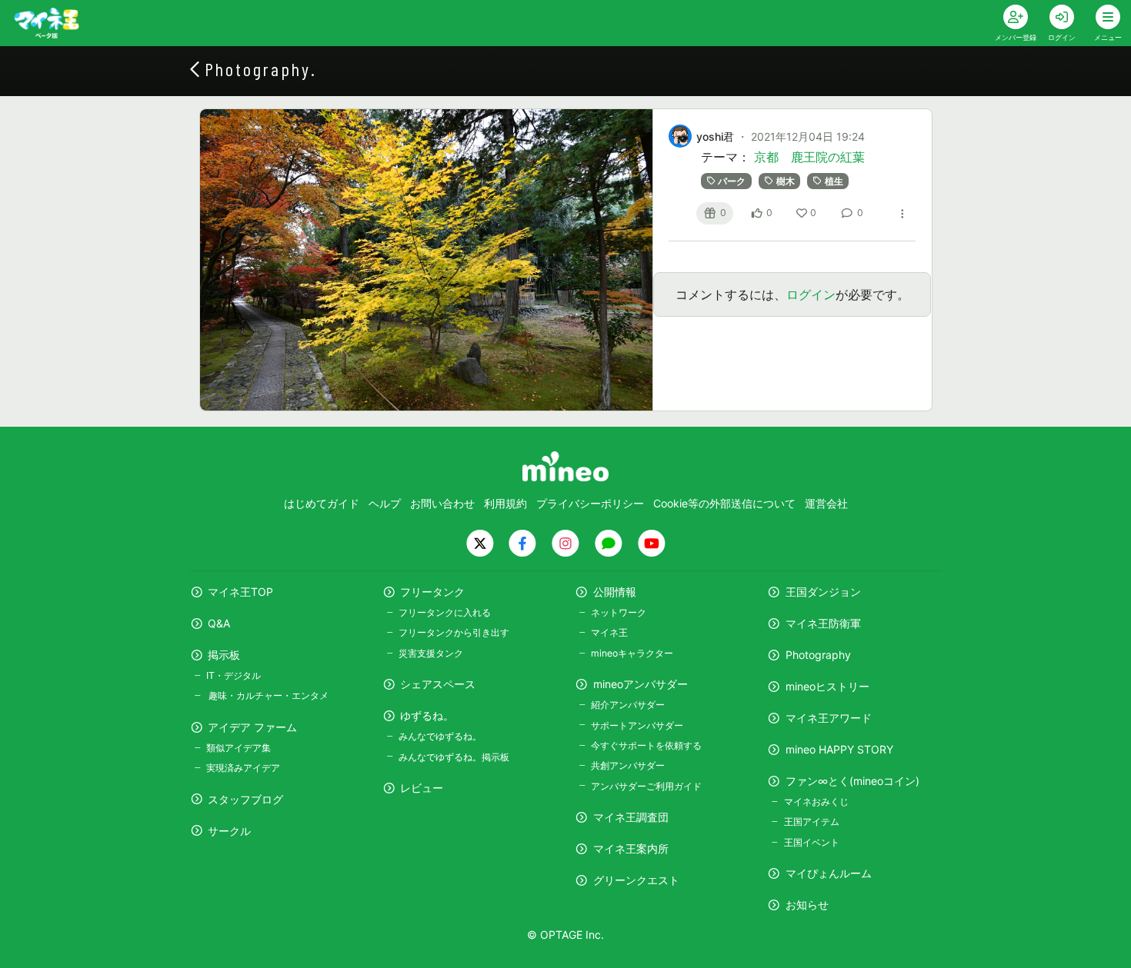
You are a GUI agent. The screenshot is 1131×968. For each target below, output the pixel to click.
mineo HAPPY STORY (839, 749)
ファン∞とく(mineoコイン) (852, 780)
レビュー (421, 787)
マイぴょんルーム (829, 873)
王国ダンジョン (823, 591)
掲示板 (224, 654)
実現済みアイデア (243, 767)
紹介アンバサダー (628, 704)
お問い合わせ (442, 503)
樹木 (785, 181)
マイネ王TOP (240, 591)
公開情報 (614, 591)
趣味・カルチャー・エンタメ (267, 695)
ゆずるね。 (427, 715)
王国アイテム (811, 821)
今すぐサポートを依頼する (646, 745)
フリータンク (432, 591)
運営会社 (826, 503)
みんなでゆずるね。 (440, 736)
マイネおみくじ (816, 801)
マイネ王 (609, 632)
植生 (834, 181)
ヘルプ (385, 503)
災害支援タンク (431, 653)
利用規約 (505, 503)
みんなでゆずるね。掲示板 (454, 757)
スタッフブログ (245, 799)
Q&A (219, 623)
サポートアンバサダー (637, 725)
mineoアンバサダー (640, 683)
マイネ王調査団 (631, 816)
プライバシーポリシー (590, 503)
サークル (229, 830)
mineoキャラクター (632, 653)
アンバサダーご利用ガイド (646, 786)
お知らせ (807, 904)
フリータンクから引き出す (454, 632)
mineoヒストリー (827, 686)
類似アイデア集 (238, 747)
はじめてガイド (321, 503)
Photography (818, 654)
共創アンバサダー (628, 765)
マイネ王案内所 (631, 848)
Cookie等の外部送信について (724, 503)
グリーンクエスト (636, 880)
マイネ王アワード (829, 717)
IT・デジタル (233, 675)
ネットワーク (618, 612)
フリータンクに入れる (445, 612)
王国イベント (811, 842)
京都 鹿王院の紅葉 (809, 157)
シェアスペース (437, 683)
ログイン (811, 294)
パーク (732, 181)
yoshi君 (715, 136)
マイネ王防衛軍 (823, 623)
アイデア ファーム (252, 726)
